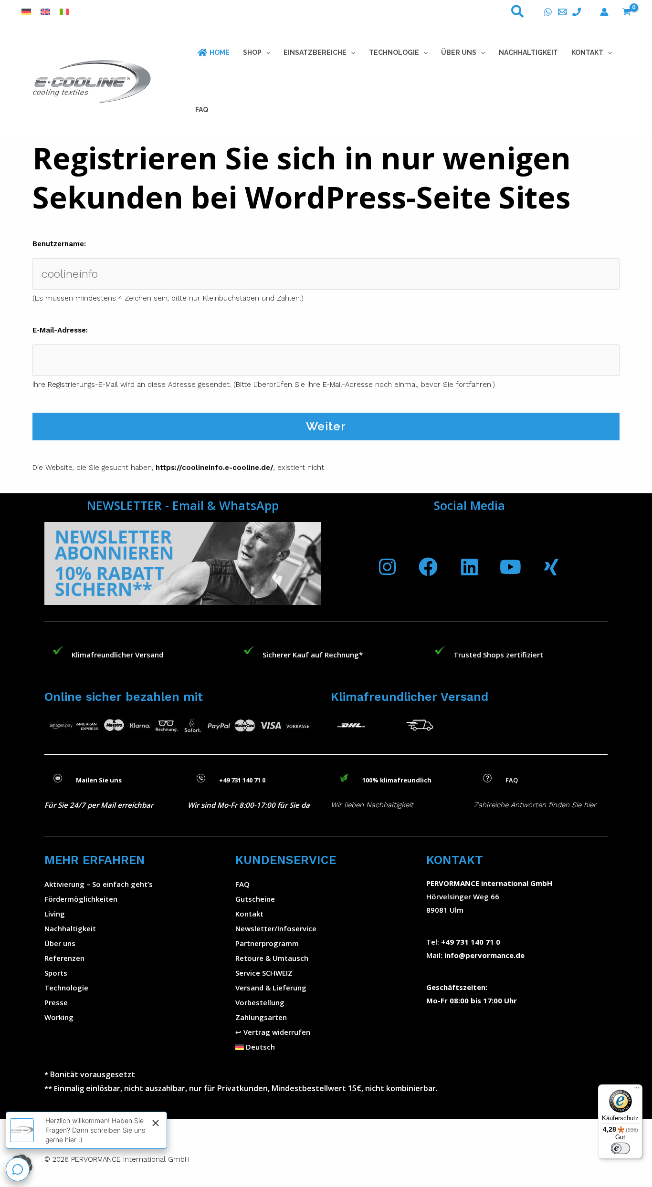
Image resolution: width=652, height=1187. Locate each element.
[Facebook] (428, 567)
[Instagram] (387, 567)
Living (54, 913)
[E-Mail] (562, 12)
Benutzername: (59, 243)
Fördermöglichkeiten (80, 899)
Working (59, 1017)
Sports (55, 973)
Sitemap (574, 1159)
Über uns (59, 943)
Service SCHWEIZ (264, 973)
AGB (404, 1159)
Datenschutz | (476, 1159)
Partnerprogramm (267, 943)
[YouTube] (510, 567)
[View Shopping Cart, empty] (626, 12)
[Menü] (636, 1090)
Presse (56, 1002)
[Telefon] (576, 12)
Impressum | (375, 1159)
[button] (518, 13)
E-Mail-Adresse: (60, 330)
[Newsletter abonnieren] (182, 563)
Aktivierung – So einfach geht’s (98, 884)
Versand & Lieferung (270, 987)
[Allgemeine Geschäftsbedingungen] (416, 1159)
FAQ (242, 884)
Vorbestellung (259, 1002)
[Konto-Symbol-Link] (604, 12)
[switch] (620, 1148)
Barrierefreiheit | (530, 1159)
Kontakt (249, 913)
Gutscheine (255, 899)
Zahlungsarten (261, 1017)
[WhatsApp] (548, 12)
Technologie (66, 987)
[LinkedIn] (469, 567)
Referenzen (64, 958)
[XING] (551, 567)
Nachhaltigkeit (70, 928)
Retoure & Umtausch (271, 958)
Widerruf (432, 1159)
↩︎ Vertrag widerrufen (272, 1032)
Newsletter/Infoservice (275, 928)
